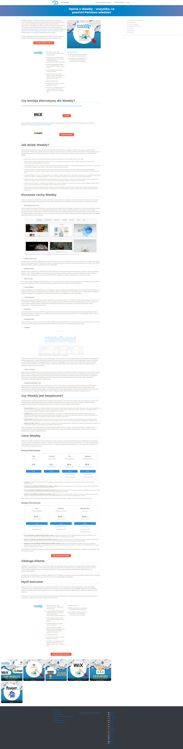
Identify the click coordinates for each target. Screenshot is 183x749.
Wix (22, 105)
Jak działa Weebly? (131, 22)
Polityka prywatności (59, 720)
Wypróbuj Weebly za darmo (43, 42)
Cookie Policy (57, 712)
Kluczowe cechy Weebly (132, 24)
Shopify (52, 123)
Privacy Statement (58, 714)
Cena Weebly (130, 28)
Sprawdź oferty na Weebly (61, 555)
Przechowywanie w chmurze (103, 2)
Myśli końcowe (130, 32)
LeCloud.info (65, 2)
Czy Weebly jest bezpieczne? (133, 26)
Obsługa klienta (130, 30)
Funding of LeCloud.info (60, 722)
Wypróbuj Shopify (66, 134)
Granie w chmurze (119, 2)
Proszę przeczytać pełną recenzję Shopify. (40, 124)
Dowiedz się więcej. (95, 714)
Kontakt (56, 718)
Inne (128, 2)
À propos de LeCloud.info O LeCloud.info (64, 716)
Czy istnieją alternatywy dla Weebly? (135, 20)
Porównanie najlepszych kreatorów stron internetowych (43, 30)
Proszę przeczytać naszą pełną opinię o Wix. (69, 105)
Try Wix (66, 115)
